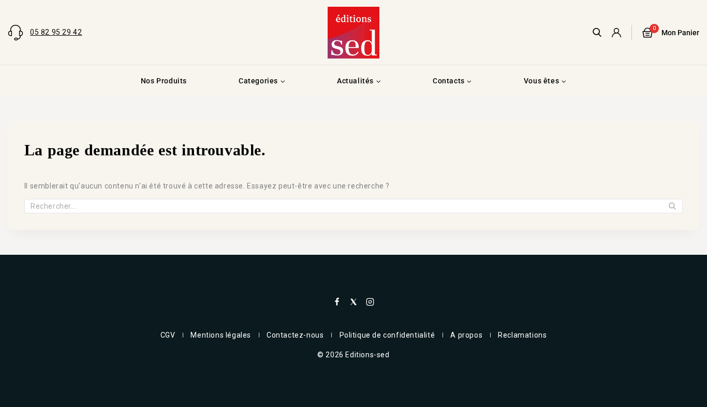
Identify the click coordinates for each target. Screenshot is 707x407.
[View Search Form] (597, 32)
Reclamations (522, 335)
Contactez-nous (295, 335)
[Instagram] (370, 302)
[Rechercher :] (353, 206)
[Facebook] (337, 302)
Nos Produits (164, 81)
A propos (466, 335)
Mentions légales (220, 335)
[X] (353, 302)
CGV (167, 335)
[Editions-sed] (353, 33)
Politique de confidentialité (387, 335)
